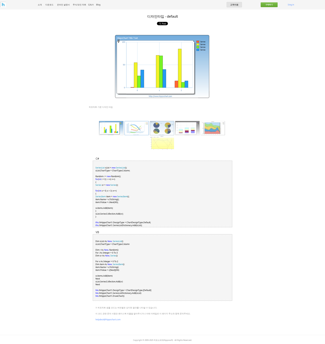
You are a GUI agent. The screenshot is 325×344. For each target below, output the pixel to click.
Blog (98, 4)
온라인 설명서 (63, 4)
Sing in (291, 4)
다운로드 (49, 4)
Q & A (91, 4)
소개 (40, 4)
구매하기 (269, 5)
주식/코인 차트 (79, 4)
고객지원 (234, 4)
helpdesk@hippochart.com (108, 319)
